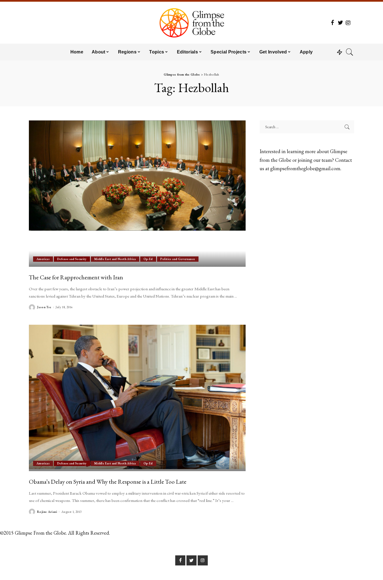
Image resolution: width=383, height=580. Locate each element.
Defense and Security (72, 259)
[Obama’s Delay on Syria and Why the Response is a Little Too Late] (137, 398)
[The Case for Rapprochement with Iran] (137, 193)
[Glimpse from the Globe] (191, 22)
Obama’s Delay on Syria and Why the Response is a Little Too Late (107, 481)
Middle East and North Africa (115, 259)
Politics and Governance (177, 259)
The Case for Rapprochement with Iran (76, 277)
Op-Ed (148, 259)
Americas (43, 259)
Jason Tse (44, 307)
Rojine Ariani (47, 511)
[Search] (349, 52)
